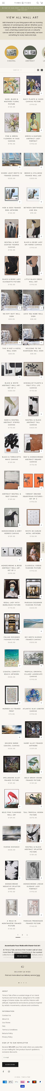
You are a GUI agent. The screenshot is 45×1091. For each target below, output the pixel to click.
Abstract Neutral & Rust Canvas (11, 495)
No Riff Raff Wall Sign (11, 315)
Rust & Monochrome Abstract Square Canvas (33, 459)
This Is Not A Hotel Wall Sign (11, 349)
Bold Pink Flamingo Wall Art (11, 813)
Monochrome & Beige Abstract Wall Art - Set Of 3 (11, 568)
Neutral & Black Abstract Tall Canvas (33, 422)
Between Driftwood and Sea (33, 209)
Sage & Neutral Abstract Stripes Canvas (12, 422)
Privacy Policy (7, 1037)
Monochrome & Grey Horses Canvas (12, 532)
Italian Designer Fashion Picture (12, 638)
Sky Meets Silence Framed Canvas (33, 638)
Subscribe (10, 1065)
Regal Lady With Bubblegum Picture (12, 604)
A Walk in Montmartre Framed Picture (11, 923)
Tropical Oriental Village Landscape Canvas (33, 674)
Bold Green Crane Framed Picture (33, 779)
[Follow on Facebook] (3, 1071)
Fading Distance (12, 847)
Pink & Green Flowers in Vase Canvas (12, 138)
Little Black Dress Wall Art (33, 280)
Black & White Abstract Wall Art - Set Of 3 (11, 385)
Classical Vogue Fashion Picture (33, 567)
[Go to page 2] (27, 935)
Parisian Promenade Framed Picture (33, 922)
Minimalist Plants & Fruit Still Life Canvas (33, 385)
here (38, 975)
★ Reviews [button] (43, 547)
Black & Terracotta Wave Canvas (11, 458)
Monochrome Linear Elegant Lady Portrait (33, 886)
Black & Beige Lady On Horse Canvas (33, 243)
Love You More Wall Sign (33, 315)
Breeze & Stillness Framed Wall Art (33, 174)
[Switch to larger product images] (38, 70)
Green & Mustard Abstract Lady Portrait (33, 138)
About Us (5, 1019)
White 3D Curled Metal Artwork (33, 532)
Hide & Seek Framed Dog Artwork (11, 209)
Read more (22, 956)
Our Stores (6, 1022)
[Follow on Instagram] (9, 1071)
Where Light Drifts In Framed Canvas (11, 174)
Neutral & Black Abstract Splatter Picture (33, 849)
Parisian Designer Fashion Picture (33, 604)
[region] (22, 972)
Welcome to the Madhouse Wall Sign (33, 349)
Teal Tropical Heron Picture (33, 813)
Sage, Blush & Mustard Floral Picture (11, 101)
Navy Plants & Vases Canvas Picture (33, 100)
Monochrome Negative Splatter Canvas (11, 886)
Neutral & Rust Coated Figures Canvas (11, 244)
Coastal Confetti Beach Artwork (11, 673)
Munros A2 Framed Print (12, 710)
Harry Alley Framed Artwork (33, 744)
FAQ (3, 1026)
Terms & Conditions (9, 1030)
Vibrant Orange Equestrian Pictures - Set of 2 (33, 496)
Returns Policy (7, 1033)
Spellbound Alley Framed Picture (11, 779)
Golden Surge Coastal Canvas (12, 744)
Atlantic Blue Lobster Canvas (33, 710)
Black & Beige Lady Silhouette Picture (12, 280)
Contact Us (6, 1015)
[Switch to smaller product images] (42, 70)
